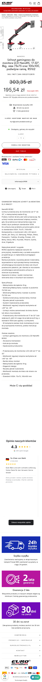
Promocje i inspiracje (20, 640)
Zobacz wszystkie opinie (21, 522)
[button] (35, 677)
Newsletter (20, 656)
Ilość (21, 134)
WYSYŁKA (21, 169)
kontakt (20, 650)
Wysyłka (15, 97)
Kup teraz (21, 151)
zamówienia (21, 635)
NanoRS (21, 56)
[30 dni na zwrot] (21, 610)
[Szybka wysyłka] (21, 544)
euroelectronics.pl (20, 645)
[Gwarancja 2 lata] (21, 579)
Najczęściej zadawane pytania (21, 174)
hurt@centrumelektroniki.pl (21, 122)
